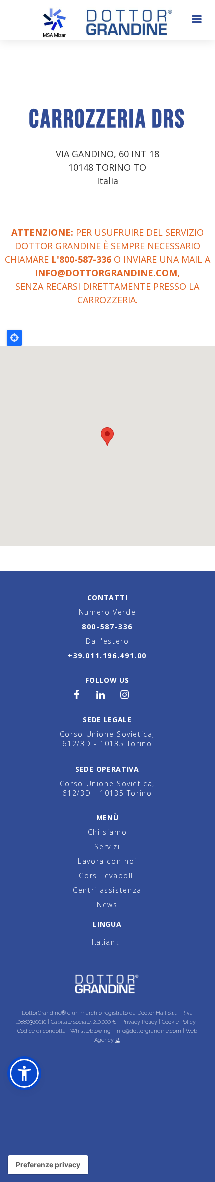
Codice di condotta (42, 1031)
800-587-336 (107, 626)
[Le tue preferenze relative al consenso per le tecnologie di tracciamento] (48, 1164)
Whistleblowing (90, 1031)
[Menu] (197, 20)
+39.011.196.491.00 (107, 655)
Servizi (107, 846)
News (107, 904)
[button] (24, 1073)
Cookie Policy (179, 1022)
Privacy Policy (140, 1022)
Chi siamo (108, 832)
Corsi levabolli (107, 875)
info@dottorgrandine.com (106, 273)
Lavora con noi (107, 861)
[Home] (107, 19)
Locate (14, 338)
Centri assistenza (107, 890)
